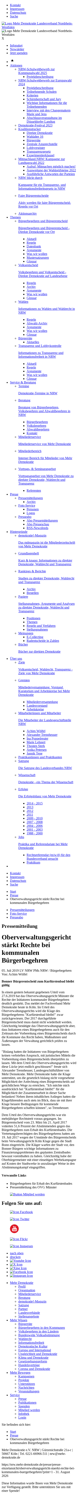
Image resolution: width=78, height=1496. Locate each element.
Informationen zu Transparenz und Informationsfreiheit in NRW (40, 354)
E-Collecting (35, 637)
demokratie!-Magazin (32, 535)
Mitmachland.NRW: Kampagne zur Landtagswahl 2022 (41, 161)
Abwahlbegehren (38, 429)
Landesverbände (29, 1312)
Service (15, 1395)
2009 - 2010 (35, 818)
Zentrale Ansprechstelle (42, 144)
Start (13, 891)
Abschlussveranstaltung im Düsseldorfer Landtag (44, 119)
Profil (22, 1286)
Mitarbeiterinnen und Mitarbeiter (39, 713)
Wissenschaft (26, 775)
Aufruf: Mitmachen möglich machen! (51, 166)
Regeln (31, 242)
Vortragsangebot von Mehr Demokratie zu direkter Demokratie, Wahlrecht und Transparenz (46, 479)
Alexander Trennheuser (42, 734)
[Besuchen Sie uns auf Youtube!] (14, 1232)
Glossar (32, 261)
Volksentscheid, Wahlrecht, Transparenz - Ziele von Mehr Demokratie (45, 671)
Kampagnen (26, 1376)
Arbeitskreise (35, 709)
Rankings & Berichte (32, 571)
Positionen (33, 618)
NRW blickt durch (30, 177)
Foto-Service (26, 505)
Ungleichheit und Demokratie (37, 1354)
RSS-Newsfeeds (37, 528)
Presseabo (24, 516)
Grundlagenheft (28, 553)
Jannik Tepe (34, 753)
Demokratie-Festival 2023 (35, 125)
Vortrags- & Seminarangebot (37, 469)
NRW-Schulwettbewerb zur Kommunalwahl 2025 (36, 71)
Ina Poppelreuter (37, 738)
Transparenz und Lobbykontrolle (39, 346)
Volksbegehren (36, 425)
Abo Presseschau (38, 524)
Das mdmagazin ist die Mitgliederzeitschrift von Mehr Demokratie (46, 544)
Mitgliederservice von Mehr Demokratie (44, 444)
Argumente (34, 250)
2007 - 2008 (35, 822)
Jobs (21, 837)
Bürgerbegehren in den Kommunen (41, 1327)
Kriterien (32, 95)
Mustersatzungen (38, 257)
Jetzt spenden (18, 53)
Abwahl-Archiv (37, 323)
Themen (15, 217)
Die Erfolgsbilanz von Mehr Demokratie (44, 796)
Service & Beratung (23, 382)
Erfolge (23, 789)
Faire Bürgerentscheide (33, 195)
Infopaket (16, 45)
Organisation (26, 1290)
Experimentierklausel (40, 155)
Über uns (16, 658)
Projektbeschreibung (40, 76)
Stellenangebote (28, 1316)
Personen (33, 509)
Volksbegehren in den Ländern (38, 1331)
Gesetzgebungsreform (32, 1361)
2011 (30, 814)
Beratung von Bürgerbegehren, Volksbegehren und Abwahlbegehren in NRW (44, 411)
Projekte (23, 1380)
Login (22, 1417)
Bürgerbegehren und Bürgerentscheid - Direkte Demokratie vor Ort (43, 230)
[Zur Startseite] (39, 27)
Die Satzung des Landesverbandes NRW (45, 768)
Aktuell (31, 239)
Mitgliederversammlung (42, 702)
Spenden (24, 1406)
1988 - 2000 (35, 833)
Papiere (23, 596)
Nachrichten (26, 1387)
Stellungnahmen (37, 629)
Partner (23, 1309)
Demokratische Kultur (32, 1346)
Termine (23, 386)
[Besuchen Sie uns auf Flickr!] (19, 1239)
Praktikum (33, 862)
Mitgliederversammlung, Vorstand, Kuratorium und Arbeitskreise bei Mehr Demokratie (44, 691)
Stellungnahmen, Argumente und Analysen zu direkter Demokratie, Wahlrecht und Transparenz (46, 607)
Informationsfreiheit (31, 1342)
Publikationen (27, 1402)
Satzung (23, 761)
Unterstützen (26, 1384)
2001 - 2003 (35, 829)
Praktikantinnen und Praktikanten (40, 757)
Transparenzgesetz (39, 151)
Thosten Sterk (36, 746)
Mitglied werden (29, 1410)
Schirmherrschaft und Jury (44, 99)
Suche (14, 16)
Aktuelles (33, 342)
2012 (30, 811)
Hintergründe (18, 531)
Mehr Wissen (18, 1320)
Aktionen (16, 65)
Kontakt (15, 5)
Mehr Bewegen (20, 1372)
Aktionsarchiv (27, 213)
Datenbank (34, 246)
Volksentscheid (28, 265)
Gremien (24, 680)
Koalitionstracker (29, 129)
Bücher (23, 644)
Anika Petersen (37, 749)
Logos (31, 513)
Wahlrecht (25, 1339)
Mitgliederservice (29, 437)
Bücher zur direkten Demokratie (39, 651)
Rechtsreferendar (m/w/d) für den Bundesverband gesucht (48, 856)
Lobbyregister (36, 148)
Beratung (24, 400)
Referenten (34, 490)
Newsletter (17, 49)
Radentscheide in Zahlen (43, 640)
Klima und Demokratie (33, 1357)
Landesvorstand (37, 705)
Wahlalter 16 (35, 136)
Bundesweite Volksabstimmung (39, 1335)
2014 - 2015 (35, 803)
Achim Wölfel (36, 731)
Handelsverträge (29, 1365)
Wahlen (23, 301)
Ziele (21, 662)
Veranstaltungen (28, 1391)
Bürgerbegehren (37, 422)
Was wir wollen (37, 254)
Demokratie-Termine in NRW (37, 393)
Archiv (31, 286)
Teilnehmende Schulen (42, 91)
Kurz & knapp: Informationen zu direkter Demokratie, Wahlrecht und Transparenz (45, 562)
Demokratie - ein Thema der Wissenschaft (45, 782)
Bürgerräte (34, 140)
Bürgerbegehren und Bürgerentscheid (43, 221)
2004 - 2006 (35, 826)
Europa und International (34, 1350)
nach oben (17, 1253)
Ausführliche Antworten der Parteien (51, 174)
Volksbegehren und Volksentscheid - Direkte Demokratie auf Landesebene (42, 274)
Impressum (17, 9)
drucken (15, 1257)
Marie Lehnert (36, 742)
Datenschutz (18, 12)
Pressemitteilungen (30, 498)
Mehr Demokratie (21, 1282)
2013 (30, 807)
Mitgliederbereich (29, 451)
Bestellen (33, 593)
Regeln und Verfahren (41, 625)
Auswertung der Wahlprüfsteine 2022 (51, 170)
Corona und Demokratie (34, 1369)
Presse (14, 494)
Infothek (23, 1414)
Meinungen (25, 633)
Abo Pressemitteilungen (42, 520)
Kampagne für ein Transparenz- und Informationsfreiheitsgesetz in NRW (42, 186)
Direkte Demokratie (40, 133)
